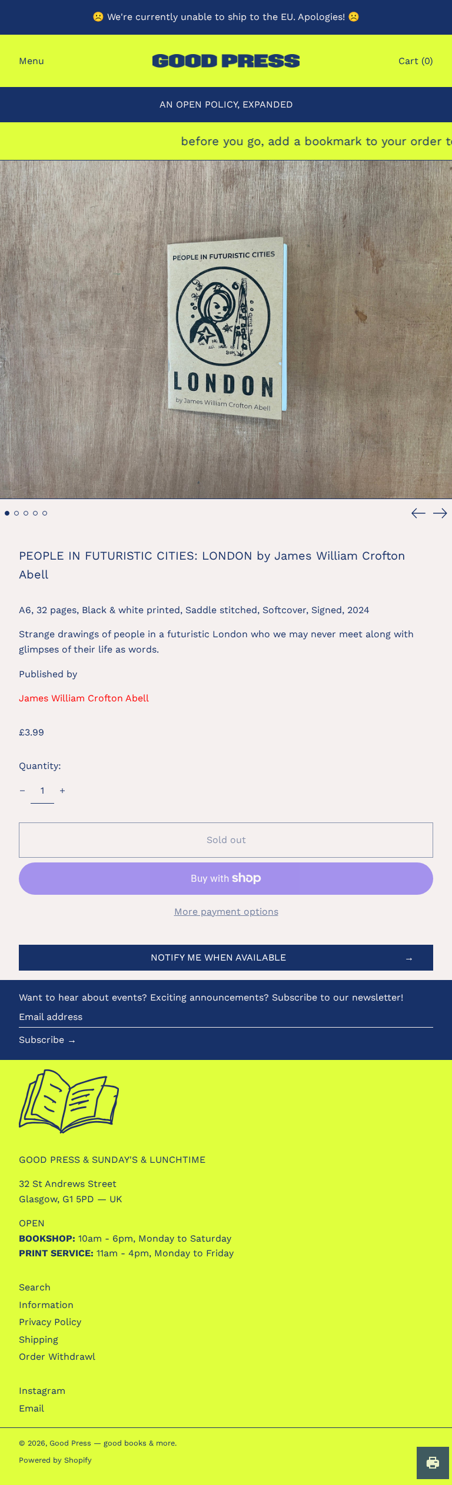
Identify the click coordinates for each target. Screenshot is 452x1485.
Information (46, 1304)
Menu (31, 60)
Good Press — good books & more (112, 1443)
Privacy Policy (50, 1321)
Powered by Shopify (55, 1460)
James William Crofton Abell (84, 698)
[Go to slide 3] (26, 513)
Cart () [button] (415, 60)
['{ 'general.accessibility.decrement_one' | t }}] (22, 790)
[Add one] (62, 790)
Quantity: (40, 765)
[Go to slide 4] (35, 513)
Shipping (38, 1339)
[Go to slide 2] (16, 513)
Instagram (42, 1390)
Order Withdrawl (57, 1356)
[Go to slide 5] (44, 513)
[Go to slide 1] (7, 513)
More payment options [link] (226, 911)
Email (31, 1408)
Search (35, 1287)
